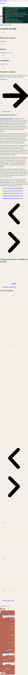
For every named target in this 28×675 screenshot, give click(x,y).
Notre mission (8, 13)
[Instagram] (3, 609)
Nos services (5, 614)
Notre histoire (8, 16)
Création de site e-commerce (9, 627)
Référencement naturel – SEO (11, 19)
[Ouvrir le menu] (1, 21)
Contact (4, 670)
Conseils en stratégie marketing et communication (15, 12)
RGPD (12, 600)
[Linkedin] (4, 609)
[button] (14, 214)
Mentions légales (6, 600)
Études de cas (8, 11)
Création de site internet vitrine (8, 624)
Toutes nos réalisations (10, 9)
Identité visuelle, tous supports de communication (15, 7)
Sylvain (14, 283)
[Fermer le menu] (0, 611)
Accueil (1, 24)
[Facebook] (1, 16)
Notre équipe (8, 15)
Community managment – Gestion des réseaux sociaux (15, 16)
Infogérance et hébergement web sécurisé (14, 22)
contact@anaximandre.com (6, 542)
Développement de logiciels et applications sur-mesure (16, 14)
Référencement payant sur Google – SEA (13, 20)
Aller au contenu (3, 0)
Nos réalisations (6, 652)
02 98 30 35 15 (3, 541)
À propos (4, 661)
